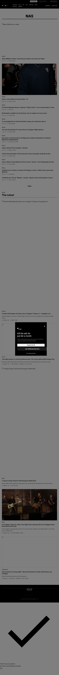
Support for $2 (31, 345)
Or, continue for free (31, 353)
